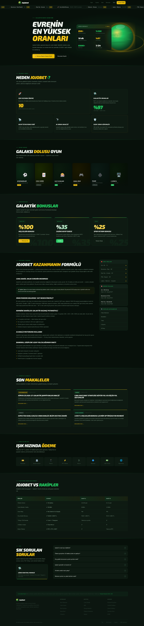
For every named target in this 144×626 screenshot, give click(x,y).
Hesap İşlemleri (88, 608)
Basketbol (103, 317)
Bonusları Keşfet (62, 56)
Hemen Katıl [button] (121, 2)
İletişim (85, 614)
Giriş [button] (114, 2)
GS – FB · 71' (104, 265)
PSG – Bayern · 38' (106, 277)
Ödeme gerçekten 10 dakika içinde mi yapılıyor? (90, 553)
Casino (97, 2)
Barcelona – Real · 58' (106, 269)
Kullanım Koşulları (112, 602)
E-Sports (103, 324)
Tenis (102, 320)
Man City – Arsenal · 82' (107, 273)
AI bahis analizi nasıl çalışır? (90, 570)
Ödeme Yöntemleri (88, 611)
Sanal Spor (63, 611)
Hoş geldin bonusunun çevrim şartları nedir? (90, 559)
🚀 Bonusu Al (24, 241)
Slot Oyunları (63, 608)
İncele (59, 241)
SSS (85, 605)
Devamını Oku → (23, 403)
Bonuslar (108, 2)
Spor (91, 2)
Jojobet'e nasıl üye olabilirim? (90, 548)
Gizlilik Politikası (112, 605)
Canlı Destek (87, 602)
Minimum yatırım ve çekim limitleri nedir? (90, 576)
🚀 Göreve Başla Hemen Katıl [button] (43, 56)
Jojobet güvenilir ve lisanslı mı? (90, 565)
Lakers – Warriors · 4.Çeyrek (108, 281)
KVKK (109, 614)
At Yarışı (103, 328)
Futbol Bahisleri (105, 313)
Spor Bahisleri (63, 602)
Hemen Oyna (99, 241)
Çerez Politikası (111, 608)
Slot (102, 2)
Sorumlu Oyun (111, 611)
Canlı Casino (63, 605)
